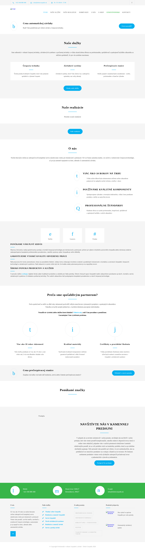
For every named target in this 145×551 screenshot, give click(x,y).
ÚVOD (45, 12)
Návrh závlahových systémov (54, 521)
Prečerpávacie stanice (114, 66)
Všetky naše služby (72, 88)
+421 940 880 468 (20, 2)
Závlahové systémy (72, 66)
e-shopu (25, 274)
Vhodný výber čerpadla (53, 512)
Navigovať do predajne (104, 463)
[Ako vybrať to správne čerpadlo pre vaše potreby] (110, 516)
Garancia (72, 239)
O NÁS (93, 12)
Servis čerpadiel (50, 518)
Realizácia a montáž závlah (54, 524)
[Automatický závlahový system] (110, 528)
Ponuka (95, 239)
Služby (50, 239)
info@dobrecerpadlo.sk (40, 2)
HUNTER (78, 527)
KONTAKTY (126, 12)
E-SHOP (101, 12)
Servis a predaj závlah (52, 527)
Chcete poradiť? (127, 26)
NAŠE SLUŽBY (55, 12)
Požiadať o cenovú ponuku (123, 373)
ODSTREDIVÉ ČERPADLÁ (83, 518)
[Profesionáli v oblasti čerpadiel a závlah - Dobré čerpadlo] (22, 12)
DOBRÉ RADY (84, 12)
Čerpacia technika (31, 66)
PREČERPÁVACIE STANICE (83, 513)
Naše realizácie (75, 131)
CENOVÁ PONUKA (113, 12)
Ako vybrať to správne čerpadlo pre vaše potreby (125, 514)
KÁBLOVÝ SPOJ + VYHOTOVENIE (86, 522)
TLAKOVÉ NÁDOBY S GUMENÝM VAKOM (85, 533)
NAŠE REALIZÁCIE (69, 12)
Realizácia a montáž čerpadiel (55, 515)
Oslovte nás (78, 312)
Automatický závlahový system (125, 526)
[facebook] (131, 2)
